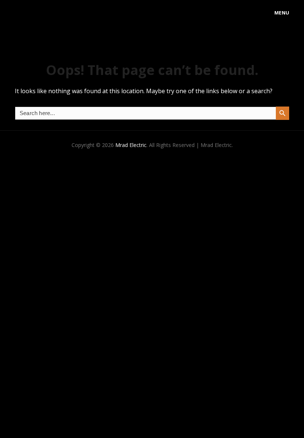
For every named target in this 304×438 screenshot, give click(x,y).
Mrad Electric (130, 144)
